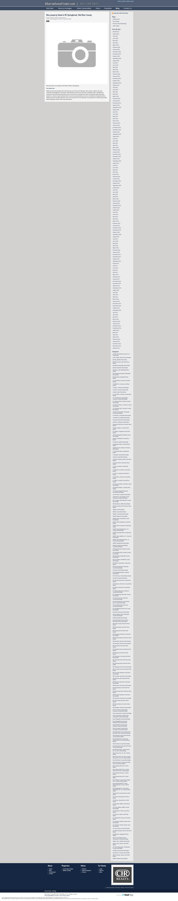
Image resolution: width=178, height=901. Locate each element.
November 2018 (117, 230)
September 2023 (117, 107)
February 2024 (116, 98)
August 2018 (116, 236)
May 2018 (115, 243)
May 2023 (115, 116)
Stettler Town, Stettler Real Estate (121, 841)
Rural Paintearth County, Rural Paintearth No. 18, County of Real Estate (121, 740)
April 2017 (115, 272)
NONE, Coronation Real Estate (120, 514)
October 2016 (116, 285)
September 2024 (117, 83)
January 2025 (116, 76)
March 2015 (116, 319)
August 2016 (116, 290)
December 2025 (117, 51)
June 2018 (115, 241)
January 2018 (116, 252)
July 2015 (115, 312)
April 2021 (115, 172)
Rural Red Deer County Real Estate (122, 760)
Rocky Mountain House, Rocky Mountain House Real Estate (120, 620)
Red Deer (49, 8)
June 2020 (115, 192)
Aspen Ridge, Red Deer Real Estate (122, 357)
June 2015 (115, 314)
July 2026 (115, 36)
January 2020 (116, 203)
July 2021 (115, 165)
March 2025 (116, 72)
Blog (117, 8)
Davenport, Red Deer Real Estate (121, 420)
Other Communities (84, 8)
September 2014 (117, 328)
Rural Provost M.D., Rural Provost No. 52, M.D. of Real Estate (121, 750)
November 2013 (117, 346)
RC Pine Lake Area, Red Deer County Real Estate (120, 598)
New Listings (116, 21)
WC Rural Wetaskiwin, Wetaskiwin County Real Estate (121, 847)
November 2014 (117, 326)
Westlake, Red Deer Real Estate (121, 850)
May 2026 (115, 40)
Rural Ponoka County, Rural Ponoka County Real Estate (122, 746)
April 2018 (115, 245)
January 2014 (116, 341)
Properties (108, 8)
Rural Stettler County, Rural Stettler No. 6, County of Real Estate (121, 780)
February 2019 (116, 223)
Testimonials (52, 872)
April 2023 (115, 118)
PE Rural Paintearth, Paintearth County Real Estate (120, 567)
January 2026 (116, 49)
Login (132, 1)
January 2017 (116, 279)
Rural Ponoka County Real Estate (121, 743)
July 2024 (115, 87)
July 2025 (115, 63)
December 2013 (117, 343)
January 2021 (116, 178)
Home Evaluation (86, 870)
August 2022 (116, 136)
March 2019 (116, 221)
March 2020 (116, 199)
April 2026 (115, 43)
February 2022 (116, 150)
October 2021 (116, 158)
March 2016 (116, 299)
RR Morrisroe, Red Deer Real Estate (122, 685)
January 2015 (116, 323)
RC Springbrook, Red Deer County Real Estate (61, 18)
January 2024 (116, 100)
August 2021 (116, 163)
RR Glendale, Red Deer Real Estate (122, 643)
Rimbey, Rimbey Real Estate (120, 618)
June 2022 (115, 141)
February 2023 (116, 123)
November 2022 (117, 129)
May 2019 (115, 216)
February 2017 (116, 277)
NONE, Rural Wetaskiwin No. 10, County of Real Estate (121, 540)
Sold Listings (116, 26)
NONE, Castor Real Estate (119, 512)
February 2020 (116, 201)
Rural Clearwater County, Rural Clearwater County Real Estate (120, 716)
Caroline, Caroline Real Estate (120, 390)
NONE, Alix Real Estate (118, 509)
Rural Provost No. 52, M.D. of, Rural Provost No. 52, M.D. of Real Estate (122, 757)
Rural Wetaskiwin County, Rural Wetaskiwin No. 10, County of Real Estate (121, 790)
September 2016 (117, 288)
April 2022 (115, 145)
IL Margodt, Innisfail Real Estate (121, 455)
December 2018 (117, 227)
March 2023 (116, 121)
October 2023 (116, 105)
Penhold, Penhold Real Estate (120, 570)
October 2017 (116, 259)
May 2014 (115, 332)
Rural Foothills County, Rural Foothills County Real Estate (120, 725)
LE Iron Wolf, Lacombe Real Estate (121, 494)
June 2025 (115, 65)
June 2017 (115, 268)
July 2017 (115, 265)
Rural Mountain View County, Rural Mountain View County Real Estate (121, 732)
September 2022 (117, 134)
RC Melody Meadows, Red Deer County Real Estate (121, 591)
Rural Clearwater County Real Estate (122, 713)
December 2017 (117, 254)
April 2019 (115, 219)
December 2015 (117, 303)
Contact (124, 1)
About (128, 1)
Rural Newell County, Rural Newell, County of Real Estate (122, 736)
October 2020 (116, 183)
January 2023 (116, 125)
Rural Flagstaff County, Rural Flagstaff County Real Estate (120, 722)
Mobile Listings (67, 870)
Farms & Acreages (65, 8)
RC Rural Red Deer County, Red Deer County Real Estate (121, 602)
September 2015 (117, 310)
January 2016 (116, 301)
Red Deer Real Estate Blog (119, 23)
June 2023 (115, 114)
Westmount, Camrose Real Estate (121, 852)
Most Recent (116, 31)
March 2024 (116, 96)
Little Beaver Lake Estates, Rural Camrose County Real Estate (121, 497)
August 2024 (116, 85)
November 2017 (117, 256)
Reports (84, 869)
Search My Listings (68, 869)
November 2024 (117, 78)
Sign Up (101, 870)
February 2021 (116, 176)
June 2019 (115, 214)
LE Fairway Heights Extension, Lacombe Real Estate (120, 491)
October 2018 (116, 232)
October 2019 (116, 207)
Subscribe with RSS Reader (120, 13)
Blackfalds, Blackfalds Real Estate (121, 365)
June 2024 (115, 89)
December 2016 (117, 281)
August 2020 (116, 187)
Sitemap (54, 891)
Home (119, 1)
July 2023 (115, 112)
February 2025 (116, 74)
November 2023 (117, 103)
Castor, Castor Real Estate (119, 392)
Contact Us (127, 8)
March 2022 (116, 147)
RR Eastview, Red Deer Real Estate (122, 641)
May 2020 (115, 194)
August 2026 (116, 34)
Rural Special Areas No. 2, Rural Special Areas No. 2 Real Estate (121, 770)
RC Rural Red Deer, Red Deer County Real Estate (120, 605)
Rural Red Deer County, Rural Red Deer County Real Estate (121, 763)
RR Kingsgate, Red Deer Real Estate (122, 667)
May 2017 (115, 270)
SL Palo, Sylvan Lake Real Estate (121, 828)
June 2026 (115, 38)
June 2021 (115, 167)
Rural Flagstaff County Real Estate (121, 719)
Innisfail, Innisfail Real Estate (120, 457)
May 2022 (115, 143)
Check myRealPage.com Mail (51, 895)
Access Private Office (64, 895)
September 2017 (117, 261)
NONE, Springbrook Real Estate (121, 543)
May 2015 (115, 317)
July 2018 (115, 239)
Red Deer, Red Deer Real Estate (121, 612)
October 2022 (116, 132)
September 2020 (117, 185)
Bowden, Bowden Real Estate (120, 367)
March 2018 (116, 248)
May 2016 (115, 297)
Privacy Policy (47, 891)
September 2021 (117, 161)
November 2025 (117, 54)
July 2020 (115, 190)
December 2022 (117, 127)
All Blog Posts (116, 19)
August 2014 (116, 330)
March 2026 (116, 45)
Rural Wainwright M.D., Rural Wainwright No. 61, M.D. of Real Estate (121, 785)
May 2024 (115, 92)
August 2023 (116, 109)
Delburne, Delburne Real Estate (121, 422)
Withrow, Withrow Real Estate (120, 858)
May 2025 (115, 67)
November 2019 (117, 205)
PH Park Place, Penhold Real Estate (122, 576)
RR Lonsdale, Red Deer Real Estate (122, 676)
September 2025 (117, 58)
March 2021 (116, 174)
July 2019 (115, 212)
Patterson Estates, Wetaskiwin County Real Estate (120, 546)
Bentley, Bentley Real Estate (120, 359)
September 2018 (117, 234)
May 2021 (115, 170)
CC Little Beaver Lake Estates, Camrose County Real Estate (120, 398)
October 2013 (116, 348)
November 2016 (117, 283)
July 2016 (115, 292)
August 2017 (116, 263)
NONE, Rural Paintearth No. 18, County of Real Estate (121, 529)
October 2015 (116, 308)
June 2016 (115, 294)
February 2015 (116, 321)
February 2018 (116, 250)
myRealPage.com (125, 895)
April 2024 (115, 94)
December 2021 (117, 154)
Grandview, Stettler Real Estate (120, 442)
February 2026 (116, 47)
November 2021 (117, 156)
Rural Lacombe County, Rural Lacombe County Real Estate (120, 729)
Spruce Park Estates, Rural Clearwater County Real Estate (120, 838)
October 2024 (116, 80)
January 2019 (116, 225)
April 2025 (115, 69)
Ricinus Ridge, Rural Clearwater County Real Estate (121, 615)
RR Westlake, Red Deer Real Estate (122, 707)
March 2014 (116, 337)
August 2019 (116, 210)
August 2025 (116, 60)
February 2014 (116, 339)
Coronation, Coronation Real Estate (122, 415)
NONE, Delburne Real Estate (120, 516)
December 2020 (117, 181)
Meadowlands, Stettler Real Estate (121, 504)
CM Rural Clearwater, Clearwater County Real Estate (121, 412)
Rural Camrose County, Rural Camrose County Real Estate (120, 710)
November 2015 (117, 305)
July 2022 (115, 138)
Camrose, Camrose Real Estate (121, 387)
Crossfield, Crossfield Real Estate (121, 417)
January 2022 (116, 152)
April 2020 (115, 196)
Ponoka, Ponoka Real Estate (120, 578)
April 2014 (115, 334)
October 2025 (116, 56)
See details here (50, 88)
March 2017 (116, 274)
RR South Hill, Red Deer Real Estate (122, 698)
